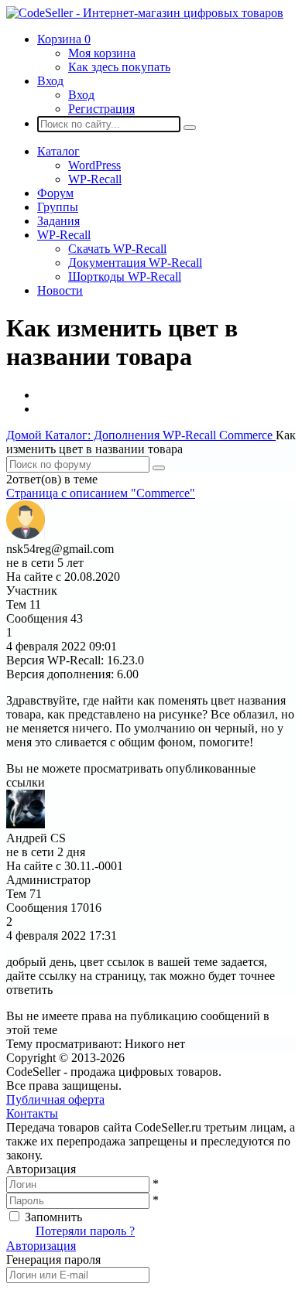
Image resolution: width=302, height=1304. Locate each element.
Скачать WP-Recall (117, 248)
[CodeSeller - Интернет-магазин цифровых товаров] (144, 12)
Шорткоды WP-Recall (124, 276)
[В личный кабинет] (25, 534)
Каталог (58, 151)
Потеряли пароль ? (85, 1230)
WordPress (94, 165)
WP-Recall (95, 179)
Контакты (32, 1113)
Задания (58, 220)
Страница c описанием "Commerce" (100, 493)
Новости (60, 290)
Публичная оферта (55, 1099)
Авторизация (41, 1245)
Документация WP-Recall (135, 262)
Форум (55, 193)
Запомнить (53, 1217)
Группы (57, 206)
